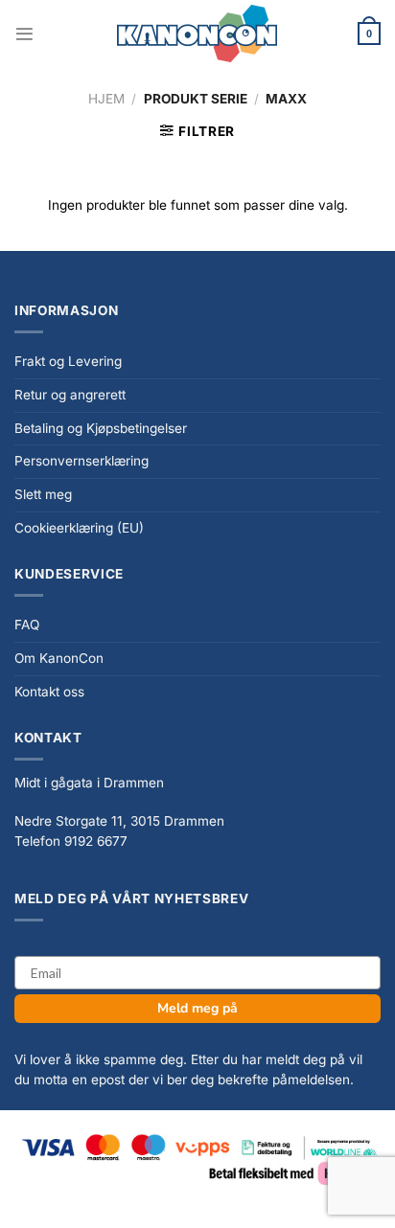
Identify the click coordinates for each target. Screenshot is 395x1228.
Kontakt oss (49, 691)
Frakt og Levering (68, 361)
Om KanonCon (59, 658)
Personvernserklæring (81, 460)
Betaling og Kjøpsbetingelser (100, 428)
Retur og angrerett (70, 394)
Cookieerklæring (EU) (79, 527)
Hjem (106, 98)
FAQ (26, 624)
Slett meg (43, 494)
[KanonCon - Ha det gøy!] (197, 33)
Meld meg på (197, 1008)
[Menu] (24, 34)
